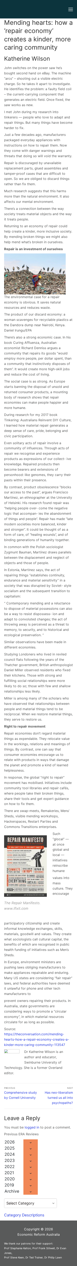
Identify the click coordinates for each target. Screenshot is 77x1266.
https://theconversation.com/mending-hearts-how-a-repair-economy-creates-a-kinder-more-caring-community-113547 (36, 1039)
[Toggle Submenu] (30, 1142)
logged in (32, 1127)
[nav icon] (70, 9)
